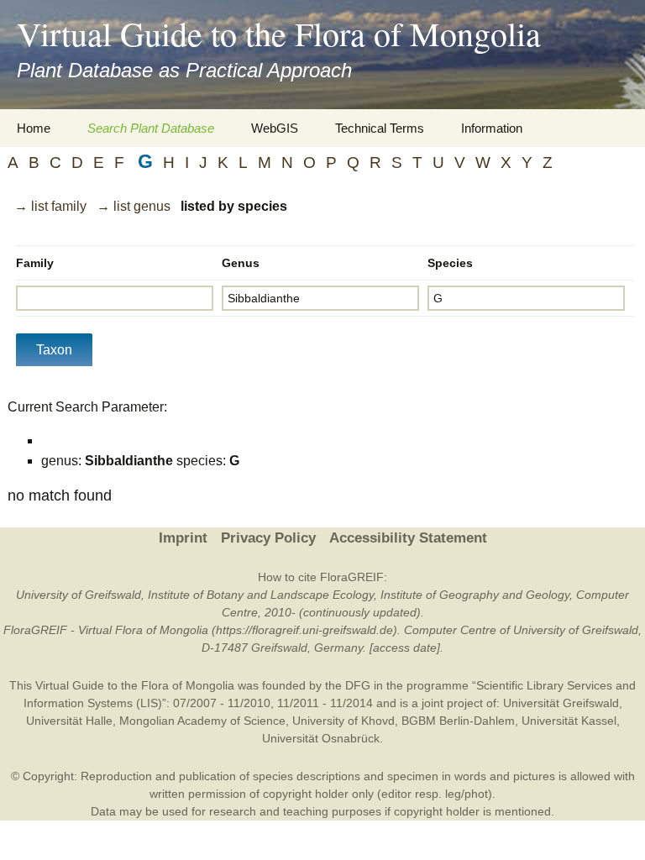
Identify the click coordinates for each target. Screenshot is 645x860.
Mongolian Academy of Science (202, 720)
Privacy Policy (268, 538)
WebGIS (274, 128)
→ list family (50, 206)
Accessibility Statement (408, 538)
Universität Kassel (569, 720)
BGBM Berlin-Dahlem (458, 720)
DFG (357, 685)
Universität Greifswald (561, 703)
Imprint (183, 538)
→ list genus (133, 206)
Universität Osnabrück (321, 738)
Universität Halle (69, 720)
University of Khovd (343, 720)
